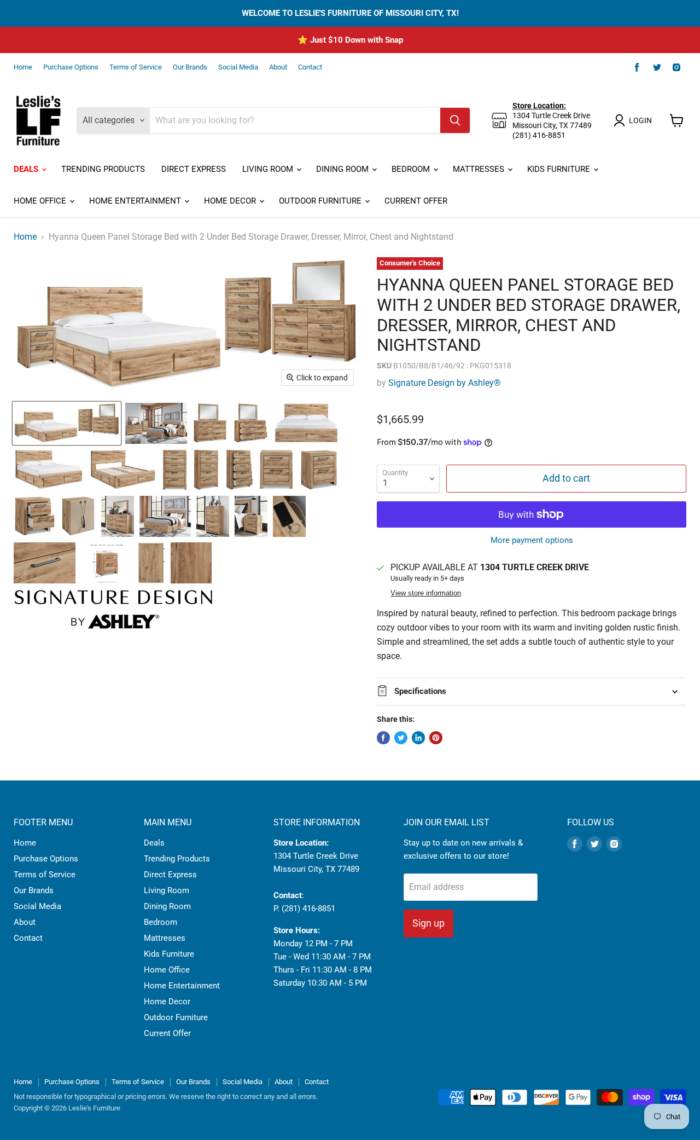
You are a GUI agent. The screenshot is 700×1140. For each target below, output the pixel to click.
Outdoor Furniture (321, 201)
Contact (310, 67)
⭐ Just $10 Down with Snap (350, 40)
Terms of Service (135, 67)
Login (640, 120)
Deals (27, 169)
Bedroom (412, 169)
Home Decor (231, 201)
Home (23, 67)
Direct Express (193, 169)
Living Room (268, 169)
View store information (425, 593)
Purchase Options (70, 67)
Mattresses (479, 169)
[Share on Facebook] (383, 737)
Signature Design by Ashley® (444, 383)
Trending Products (103, 169)
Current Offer (415, 201)
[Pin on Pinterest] (435, 737)
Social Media (238, 67)
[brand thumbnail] (113, 609)
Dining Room (343, 169)
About (278, 67)
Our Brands (190, 67)
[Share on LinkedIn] (418, 737)
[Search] (455, 120)
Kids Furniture (559, 169)
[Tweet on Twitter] (400, 737)
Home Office (41, 201)
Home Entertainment (136, 201)
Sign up (428, 923)
